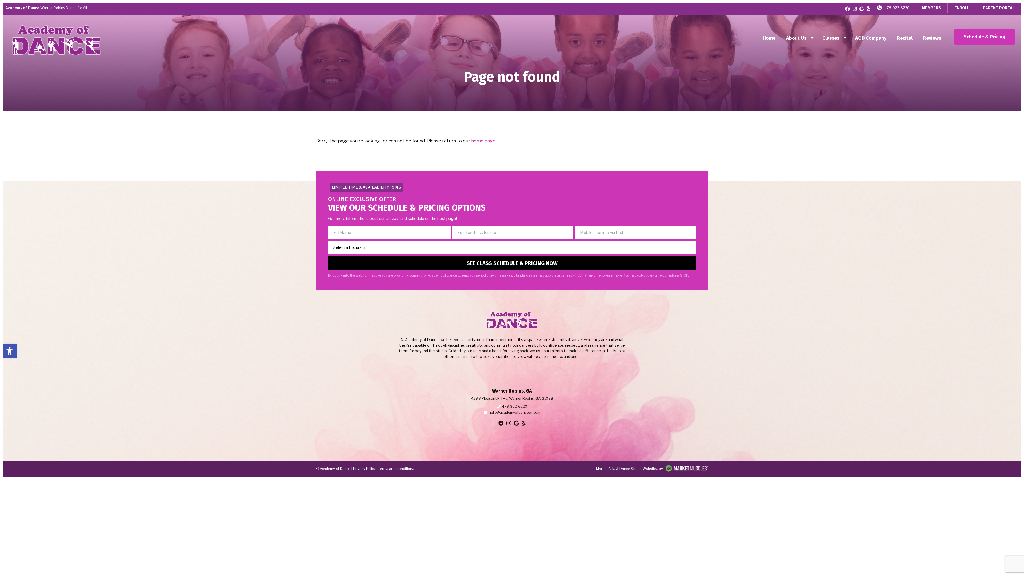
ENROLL (961, 8)
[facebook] (847, 9)
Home (769, 38)
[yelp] (868, 9)
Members (931, 8)
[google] (861, 9)
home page (483, 140)
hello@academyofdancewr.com (514, 412)
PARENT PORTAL (999, 8)
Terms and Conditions (396, 468)
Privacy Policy (364, 468)
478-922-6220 (897, 8)
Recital (905, 38)
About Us (796, 38)
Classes (830, 38)
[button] (10, 351)
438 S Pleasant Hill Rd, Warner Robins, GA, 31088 (512, 398)
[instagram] (855, 9)
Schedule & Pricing (984, 37)
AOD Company (870, 38)
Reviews (932, 38)
